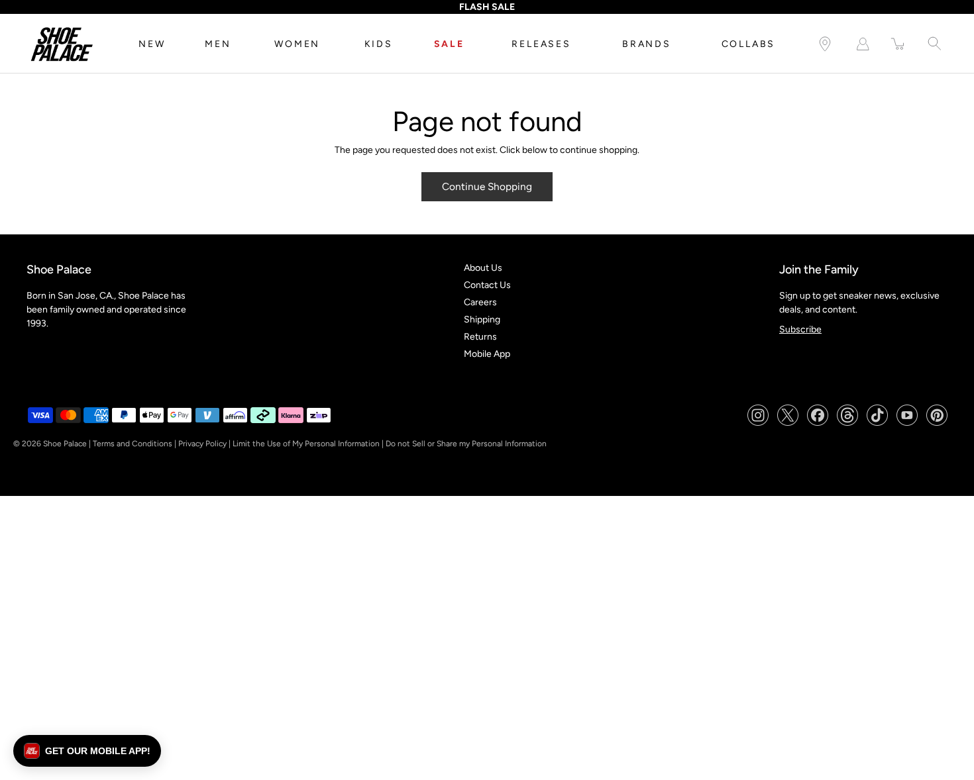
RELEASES (541, 44)
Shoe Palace (65, 443)
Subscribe (800, 329)
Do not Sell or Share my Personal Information (466, 443)
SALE (449, 44)
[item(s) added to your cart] (898, 44)
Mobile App (487, 354)
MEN (218, 44)
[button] (87, 751)
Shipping (482, 319)
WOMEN (297, 44)
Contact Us (487, 285)
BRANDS (646, 44)
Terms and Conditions (132, 443)
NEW (151, 44)
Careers (480, 302)
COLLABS (749, 44)
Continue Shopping (487, 186)
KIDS (378, 44)
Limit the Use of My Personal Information (306, 443)
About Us (483, 267)
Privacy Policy (202, 443)
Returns (480, 336)
